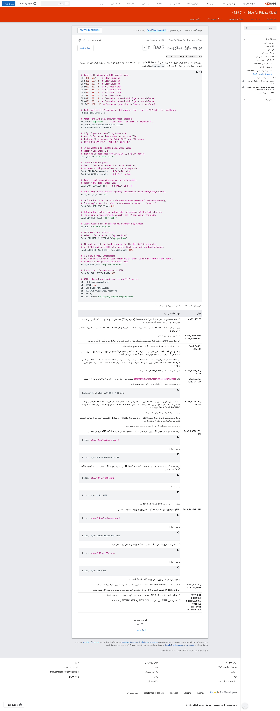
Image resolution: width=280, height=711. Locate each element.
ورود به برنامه (9, 3)
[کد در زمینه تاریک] (197, 72)
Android (200, 693)
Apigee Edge (249, 3)
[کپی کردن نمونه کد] (200, 72)
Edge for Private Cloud (261, 12)
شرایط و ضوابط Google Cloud (198, 705)
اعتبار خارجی (195, 18)
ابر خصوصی (231, 3)
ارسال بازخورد (85, 48)
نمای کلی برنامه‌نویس (71, 667)
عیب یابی (145, 3)
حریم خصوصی (231, 705)
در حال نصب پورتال (214, 18)
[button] (262, 39)
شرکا (235, 676)
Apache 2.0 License (91, 642)
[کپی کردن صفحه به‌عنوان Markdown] (149, 47)
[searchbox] (260, 28)
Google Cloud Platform (154, 693)
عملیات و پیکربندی (236, 18)
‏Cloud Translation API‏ (156, 30)
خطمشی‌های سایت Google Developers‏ (179, 645)
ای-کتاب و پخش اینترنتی (228, 681)
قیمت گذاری (115, 3)
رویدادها (234, 672)
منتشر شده (131, 3)
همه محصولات (132, 693)
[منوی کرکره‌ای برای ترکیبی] (206, 3)
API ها (159, 3)
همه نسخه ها (271, 18)
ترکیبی (212, 3)
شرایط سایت (218, 705)
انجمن (101, 3)
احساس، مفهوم (174, 3)
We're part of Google (227, 667)
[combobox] (55, 3)
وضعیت (155, 676)
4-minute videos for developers (64, 672)
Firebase (174, 693)
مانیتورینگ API (193, 3)
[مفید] (84, 40)
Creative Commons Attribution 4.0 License (140, 642)
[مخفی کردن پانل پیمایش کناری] (245, 706)
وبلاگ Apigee (73, 676)
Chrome (187, 693)
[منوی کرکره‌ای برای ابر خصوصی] (223, 3)
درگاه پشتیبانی (152, 681)
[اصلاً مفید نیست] (80, 40)
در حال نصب (255, 18)
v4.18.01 (237, 12)
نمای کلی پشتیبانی (151, 672)
